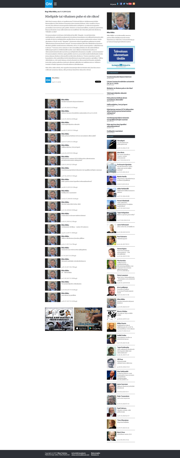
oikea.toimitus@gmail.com (80, 455)
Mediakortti (95, 455)
